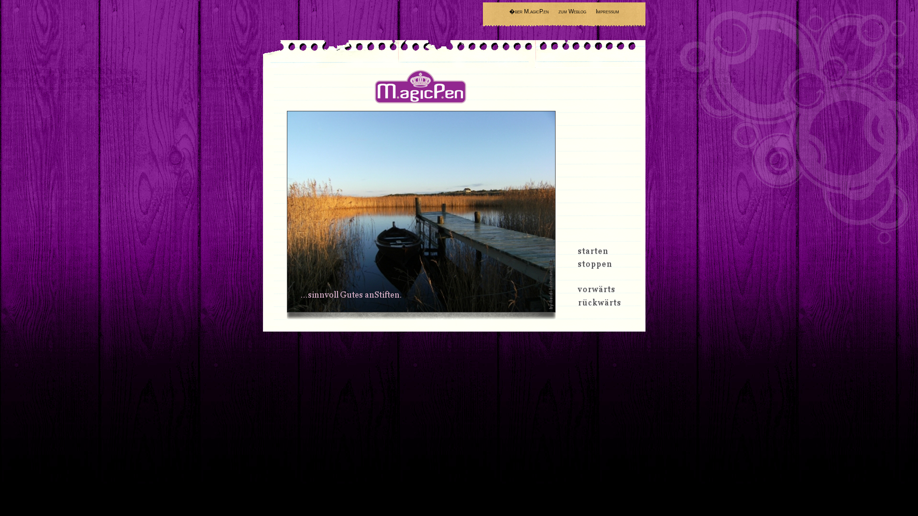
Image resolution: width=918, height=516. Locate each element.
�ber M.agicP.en (529, 11)
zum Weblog (572, 11)
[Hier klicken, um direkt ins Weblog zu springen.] (421, 211)
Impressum (607, 11)
